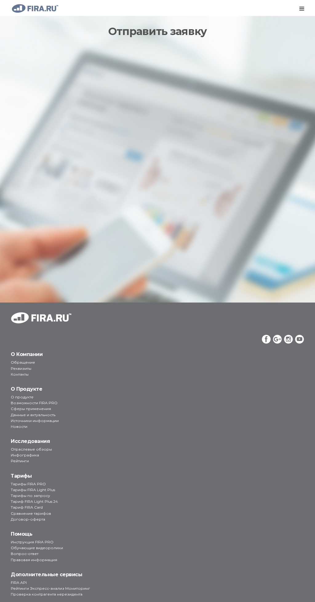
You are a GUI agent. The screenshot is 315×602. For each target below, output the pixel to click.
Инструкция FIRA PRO (32, 542)
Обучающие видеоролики (37, 547)
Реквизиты (21, 368)
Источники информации (35, 420)
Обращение (23, 362)
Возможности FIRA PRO (34, 403)
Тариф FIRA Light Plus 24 (34, 501)
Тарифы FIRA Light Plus (33, 489)
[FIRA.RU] (35, 8)
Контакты (20, 374)
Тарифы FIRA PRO (28, 484)
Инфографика (25, 455)
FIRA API (19, 582)
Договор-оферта (28, 519)
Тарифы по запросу (30, 495)
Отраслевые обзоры (31, 449)
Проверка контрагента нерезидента (46, 594)
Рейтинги (20, 461)
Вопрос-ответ (24, 553)
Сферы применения (31, 408)
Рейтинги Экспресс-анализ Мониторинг (50, 588)
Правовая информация (34, 559)
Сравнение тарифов (31, 513)
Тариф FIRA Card (27, 507)
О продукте (22, 397)
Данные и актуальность (33, 414)
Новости (19, 426)
